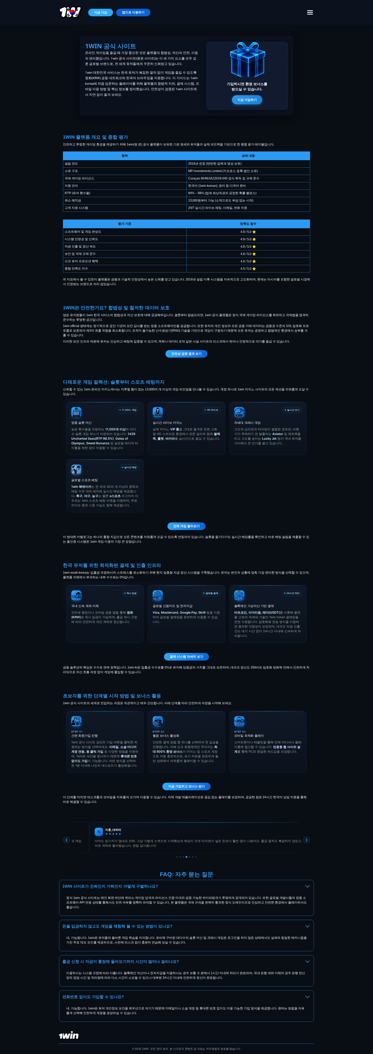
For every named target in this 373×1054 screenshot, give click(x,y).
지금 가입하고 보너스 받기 (186, 786)
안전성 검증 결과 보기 (186, 353)
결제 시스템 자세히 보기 (186, 656)
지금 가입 (100, 12)
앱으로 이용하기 (133, 12)
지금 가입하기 (247, 100)
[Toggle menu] (310, 12)
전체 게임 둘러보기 (186, 526)
